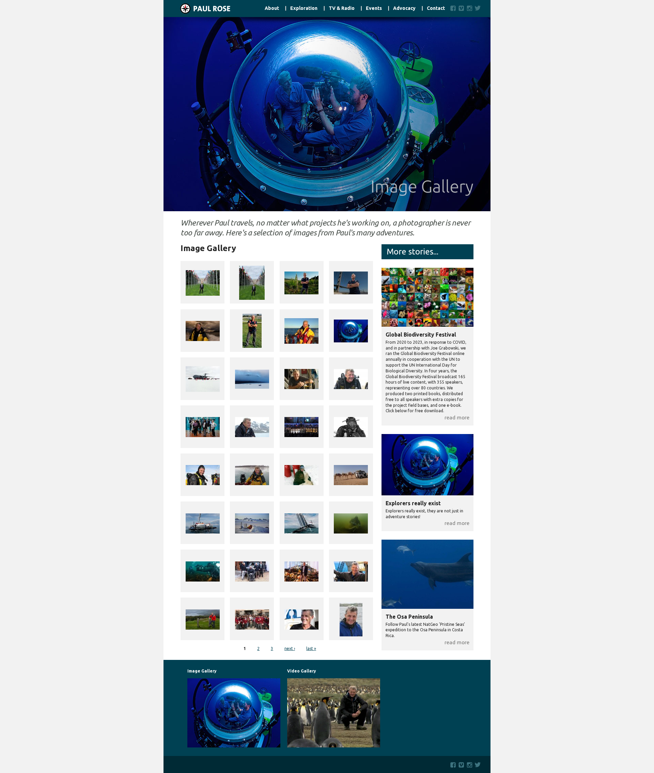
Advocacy (404, 8)
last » (311, 648)
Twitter (479, 8)
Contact (436, 8)
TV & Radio (342, 8)
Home (197, 8)
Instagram (469, 8)
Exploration (303, 8)
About (272, 8)
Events (374, 8)
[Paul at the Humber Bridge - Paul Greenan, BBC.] (351, 282)
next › (289, 648)
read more (457, 417)
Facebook (453, 8)
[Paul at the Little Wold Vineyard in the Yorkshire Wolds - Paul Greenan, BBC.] (301, 282)
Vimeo (461, 8)
